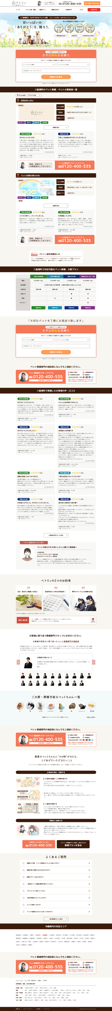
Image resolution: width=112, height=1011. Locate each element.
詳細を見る (56, 127)
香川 (58, 997)
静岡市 (30, 993)
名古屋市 (45, 993)
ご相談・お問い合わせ (93, 3)
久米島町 (51, 935)
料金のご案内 (91, 717)
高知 (67, 997)
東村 (29, 942)
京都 (40, 995)
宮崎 (64, 1000)
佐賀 (42, 1000)
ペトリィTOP (19, 980)
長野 (60, 993)
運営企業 (18, 1008)
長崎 (46, 1000)
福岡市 (36, 1000)
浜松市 (35, 993)
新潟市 (68, 993)
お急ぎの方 (94, 10)
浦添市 (90, 942)
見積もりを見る (56, 77)
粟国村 (92, 935)
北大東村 (72, 935)
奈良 (63, 995)
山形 (51, 988)
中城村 (51, 938)
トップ (18, 10)
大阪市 (30, 995)
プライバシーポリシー (28, 1008)
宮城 (41, 988)
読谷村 (76, 938)
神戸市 (53, 995)
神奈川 (31, 990)
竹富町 (32, 935)
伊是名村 (58, 935)
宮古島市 (53, 942)
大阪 (26, 995)
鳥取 (45, 997)
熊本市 (54, 1000)
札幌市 (31, 988)
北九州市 (30, 1000)
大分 (60, 1000)
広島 (35, 997)
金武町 (87, 938)
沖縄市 (73, 942)
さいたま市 (73, 990)
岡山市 (30, 997)
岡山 (26, 997)
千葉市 (62, 990)
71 (80, 182)
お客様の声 (69, 10)
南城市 (47, 942)
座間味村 (18, 938)
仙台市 (45, 988)
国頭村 (41, 942)
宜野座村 (18, 935)
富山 (74, 993)
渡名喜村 (86, 935)
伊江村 (81, 938)
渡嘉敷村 (25, 938)
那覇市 (30, 945)
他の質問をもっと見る (56, 919)
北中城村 (57, 938)
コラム (81, 10)
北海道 (26, 988)
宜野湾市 (24, 945)
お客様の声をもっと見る (56, 535)
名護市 (84, 942)
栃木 (84, 990)
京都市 (43, 995)
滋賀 (59, 995)
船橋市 (56, 990)
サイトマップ (47, 1008)
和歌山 (68, 995)
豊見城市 (67, 942)
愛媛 (62, 997)
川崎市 (40, 990)
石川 (78, 993)
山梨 (87, 993)
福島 (55, 988)
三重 (51, 993)
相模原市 (46, 990)
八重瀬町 (44, 935)
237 (81, 107)
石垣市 (18, 945)
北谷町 (63, 938)
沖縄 (74, 1000)
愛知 (41, 993)
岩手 (37, 988)
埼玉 (67, 990)
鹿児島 (69, 1000)
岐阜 (56, 993)
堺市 (34, 995)
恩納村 (93, 938)
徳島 (54, 997)
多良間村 (37, 935)
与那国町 (25, 935)
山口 (49, 997)
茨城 (88, 990)
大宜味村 (35, 942)
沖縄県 (39, 980)
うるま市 (60, 942)
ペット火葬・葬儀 (31, 10)
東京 (26, 990)
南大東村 (79, 935)
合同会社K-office (27, 100)
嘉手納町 (69, 938)
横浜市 (35, 990)
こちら (59, 46)
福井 (83, 993)
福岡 (26, 1000)
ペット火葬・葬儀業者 (30, 980)
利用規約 (38, 1008)
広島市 (39, 997)
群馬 (79, 990)
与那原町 (39, 938)
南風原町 (32, 938)
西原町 (45, 938)
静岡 (26, 993)
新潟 (64, 993)
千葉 (53, 990)
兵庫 (49, 995)
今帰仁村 (24, 942)
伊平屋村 (65, 935)
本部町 (18, 942)
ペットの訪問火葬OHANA (30, 175)
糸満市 (79, 942)
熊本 (51, 1000)
